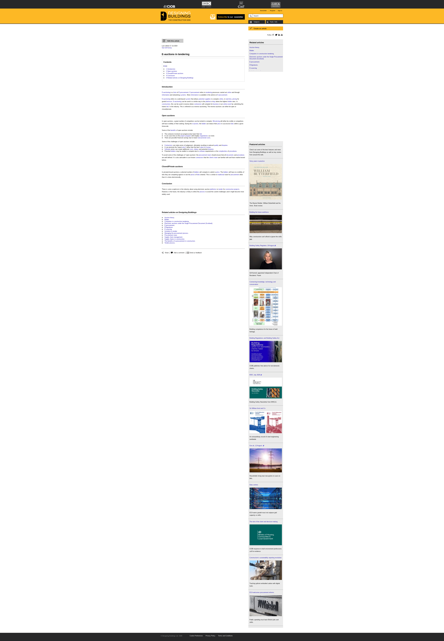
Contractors (168, 145)
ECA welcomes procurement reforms (262, 592)
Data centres (254, 485)
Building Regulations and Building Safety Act (264, 338)
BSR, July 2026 (255, 375)
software (202, 151)
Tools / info (273, 22)
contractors (198, 104)
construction (166, 104)
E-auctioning (166, 92)
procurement (235, 174)
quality (216, 145)
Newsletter (263, 10)
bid (168, 106)
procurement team (205, 155)
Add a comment (179, 253)
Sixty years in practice (257, 161)
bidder (230, 101)
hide (165, 66)
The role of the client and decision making (264, 521)
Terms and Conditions (225, 636)
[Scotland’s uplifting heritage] (266, 433)
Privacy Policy (210, 636)
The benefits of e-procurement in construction (180, 241)
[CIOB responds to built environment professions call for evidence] (266, 545)
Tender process (170, 243)
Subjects (257, 22)
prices (193, 174)
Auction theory (169, 217)
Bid (214, 121)
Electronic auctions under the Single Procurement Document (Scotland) (188, 223)
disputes (225, 145)
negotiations (204, 136)
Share (167, 253)
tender (221, 189)
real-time (228, 99)
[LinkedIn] (278, 35)
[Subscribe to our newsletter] (227, 19)
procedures (233, 151)
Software (167, 149)
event (229, 104)
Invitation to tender (171, 231)
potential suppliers (205, 99)
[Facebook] (272, 35)
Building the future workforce (259, 212)
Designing (183, 212)
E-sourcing (168, 229)
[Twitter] (275, 35)
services (169, 101)
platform (208, 101)
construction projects (232, 189)
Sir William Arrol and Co (257, 408)
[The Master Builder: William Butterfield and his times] (266, 199)
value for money (205, 147)
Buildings (192, 212)
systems (183, 95)
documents (230, 155)
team (216, 157)
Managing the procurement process (176, 233)
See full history (167, 48)
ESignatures (169, 227)
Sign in (280, 10)
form (175, 92)
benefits (173, 130)
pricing (234, 99)
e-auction (195, 124)
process (202, 192)
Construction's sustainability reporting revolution (265, 558)
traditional (221, 174)
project (182, 136)
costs (208, 138)
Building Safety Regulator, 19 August (262, 245)
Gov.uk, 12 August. (256, 445)
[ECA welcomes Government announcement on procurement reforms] (266, 616)
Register (272, 10)
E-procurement (184, 92)
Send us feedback (196, 253)
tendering (209, 92)
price (219, 124)
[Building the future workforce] (266, 232)
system (188, 99)
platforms (213, 189)
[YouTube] (281, 35)
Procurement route (171, 235)
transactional (202, 138)
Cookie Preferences (196, 636)
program (188, 136)
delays (196, 149)
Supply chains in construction (174, 239)
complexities (223, 151)
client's (211, 157)
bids (232, 124)
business (216, 104)
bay (214, 101)
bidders (173, 151)
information (165, 95)
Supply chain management (173, 237)
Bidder (167, 219)
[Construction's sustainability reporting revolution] (266, 579)
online (229, 92)
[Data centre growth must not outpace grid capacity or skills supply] (266, 508)
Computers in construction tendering (177, 221)
